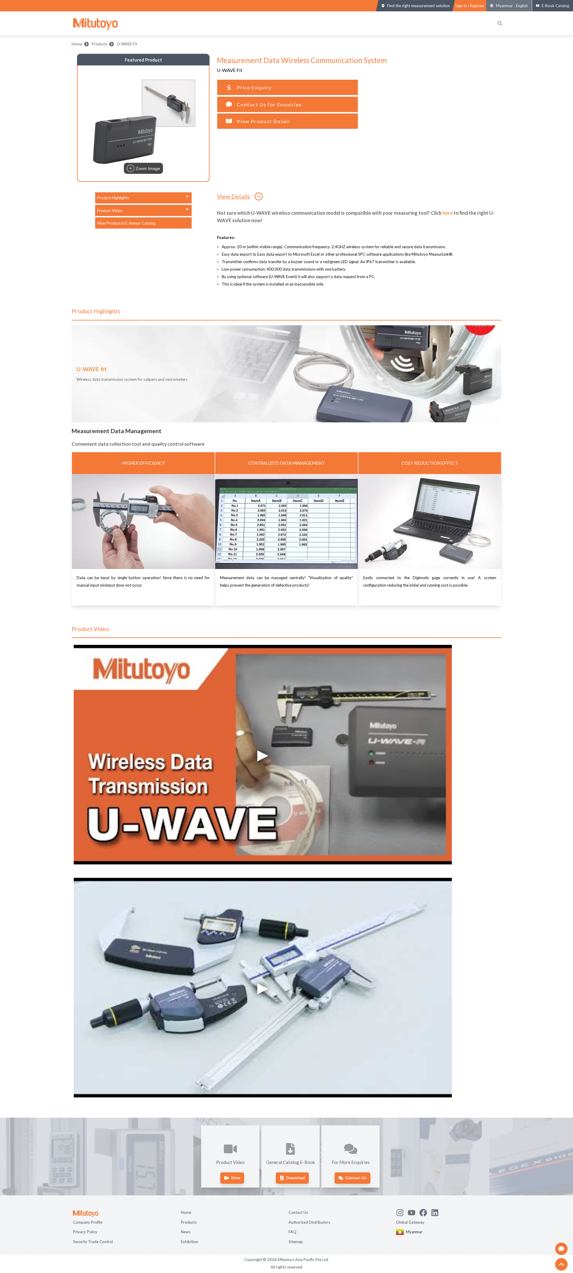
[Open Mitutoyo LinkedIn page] (437, 1212)
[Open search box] (500, 23)
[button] (143, 123)
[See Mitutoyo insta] (402, 1212)
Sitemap (296, 1241)
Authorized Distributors (309, 1222)
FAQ (292, 1231)
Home (77, 44)
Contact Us (298, 1212)
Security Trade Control (93, 1241)
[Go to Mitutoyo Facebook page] (425, 1212)
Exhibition (189, 1241)
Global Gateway (410, 1222)
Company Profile (87, 1222)
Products (99, 44)
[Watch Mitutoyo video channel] (413, 1212)
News (185, 1231)
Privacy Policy (85, 1231)
